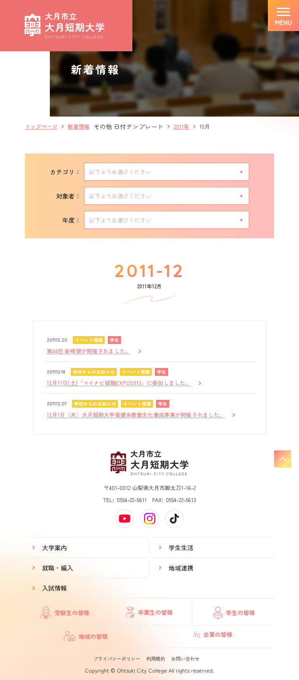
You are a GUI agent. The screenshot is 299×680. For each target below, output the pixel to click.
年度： (71, 220)
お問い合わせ (185, 658)
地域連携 (181, 567)
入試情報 (54, 588)
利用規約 (155, 658)
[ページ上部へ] (282, 458)
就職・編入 (57, 567)
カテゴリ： (65, 171)
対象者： (68, 196)
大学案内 (54, 547)
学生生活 (181, 547)
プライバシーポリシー (116, 658)
